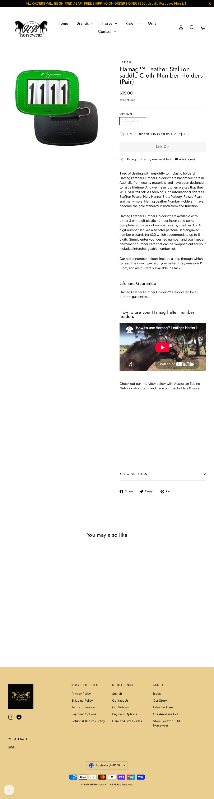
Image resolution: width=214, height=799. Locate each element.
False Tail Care (163, 707)
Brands (83, 23)
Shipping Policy (82, 700)
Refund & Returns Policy (88, 721)
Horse (108, 23)
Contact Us (120, 700)
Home (63, 23)
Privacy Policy (81, 694)
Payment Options (83, 714)
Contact (105, 31)
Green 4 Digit (133, 121)
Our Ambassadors (165, 714)
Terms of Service (83, 707)
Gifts (152, 23)
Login (12, 746)
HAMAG (125, 62)
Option (126, 114)
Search (117, 694)
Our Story (160, 700)
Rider (130, 23)
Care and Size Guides (127, 721)
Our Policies (120, 707)
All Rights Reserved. (121, 784)
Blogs (157, 694)
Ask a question (134, 474)
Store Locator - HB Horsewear (166, 723)
